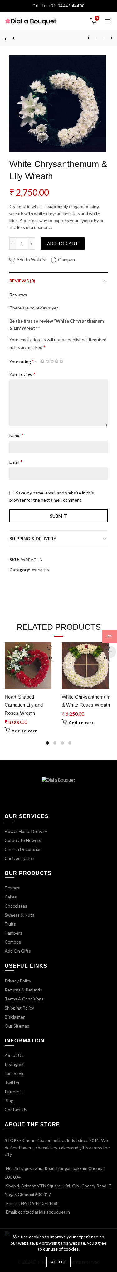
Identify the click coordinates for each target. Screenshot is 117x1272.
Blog (9, 1100)
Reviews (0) (22, 280)
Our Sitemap (17, 1025)
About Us (14, 1055)
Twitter (12, 1082)
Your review (22, 374)
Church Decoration (23, 849)
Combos (13, 942)
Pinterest (14, 1091)
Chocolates (16, 905)
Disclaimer (15, 1016)
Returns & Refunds (23, 989)
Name (16, 435)
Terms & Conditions (24, 998)
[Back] (9, 38)
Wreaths (40, 569)
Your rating (21, 361)
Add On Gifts (18, 951)
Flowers (12, 887)
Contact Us (16, 1109)
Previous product (92, 38)
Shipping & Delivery (32, 538)
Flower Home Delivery (26, 831)
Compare (67, 259)
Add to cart (62, 243)
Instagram (15, 1064)
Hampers (13, 932)
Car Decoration (19, 858)
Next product (107, 38)
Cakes (11, 896)
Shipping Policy (19, 1007)
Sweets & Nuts (19, 914)
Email (15, 462)
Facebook (14, 1073)
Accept (58, 1262)
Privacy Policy (18, 980)
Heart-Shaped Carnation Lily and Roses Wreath (24, 705)
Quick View (50, 658)
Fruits (10, 923)
